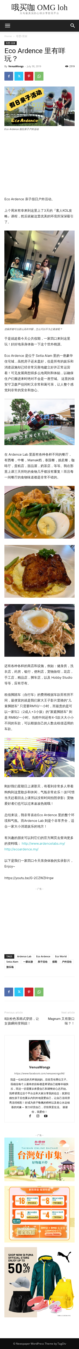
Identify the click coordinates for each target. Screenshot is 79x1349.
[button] (73, 26)
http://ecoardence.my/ (21, 849)
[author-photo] (39, 1061)
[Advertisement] (39, 164)
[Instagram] (40, 1116)
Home (8, 36)
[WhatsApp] (39, 76)
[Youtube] (47, 1116)
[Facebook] (8, 76)
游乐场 (10, 966)
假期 (54, 961)
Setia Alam (12, 961)
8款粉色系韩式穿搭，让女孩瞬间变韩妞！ (21, 1021)
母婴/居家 (21, 36)
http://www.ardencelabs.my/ (43, 843)
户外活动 (67, 961)
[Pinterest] (29, 76)
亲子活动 (42, 961)
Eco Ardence (43, 956)
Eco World (61, 956)
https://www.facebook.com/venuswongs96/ (39, 1073)
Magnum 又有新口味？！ (61, 1021)
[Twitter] (18, 76)
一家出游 (28, 961)
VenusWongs (15, 66)
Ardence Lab (24, 956)
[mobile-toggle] (7, 26)
